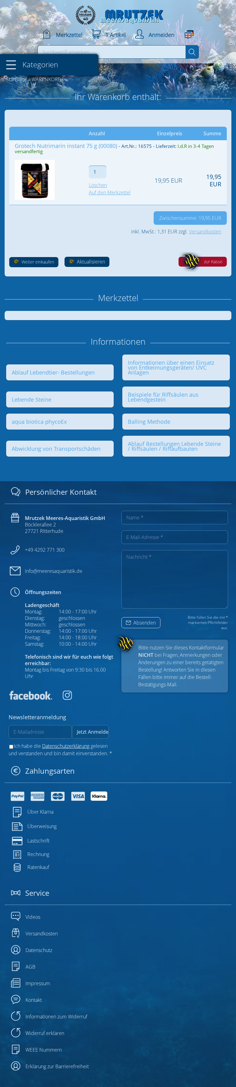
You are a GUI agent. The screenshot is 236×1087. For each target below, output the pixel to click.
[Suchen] (192, 52)
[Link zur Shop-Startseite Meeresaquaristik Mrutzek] (118, 14)
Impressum (38, 983)
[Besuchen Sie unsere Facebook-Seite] (30, 698)
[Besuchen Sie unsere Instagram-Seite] (62, 698)
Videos (33, 917)
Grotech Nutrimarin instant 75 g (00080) (66, 145)
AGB (30, 966)
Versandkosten (205, 231)
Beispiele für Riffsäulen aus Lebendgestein (163, 397)
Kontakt (34, 1000)
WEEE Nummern (44, 1049)
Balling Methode (149, 421)
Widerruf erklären (45, 1033)
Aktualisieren (90, 261)
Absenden (144, 622)
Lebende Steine (31, 399)
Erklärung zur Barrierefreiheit (57, 1066)
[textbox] (111, 52)
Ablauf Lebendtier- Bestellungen (53, 372)
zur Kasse (213, 261)
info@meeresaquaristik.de (53, 571)
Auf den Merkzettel (110, 192)
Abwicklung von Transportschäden (56, 448)
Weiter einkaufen (37, 262)
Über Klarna (40, 811)
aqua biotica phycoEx (39, 421)
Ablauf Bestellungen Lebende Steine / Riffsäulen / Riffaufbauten (174, 446)
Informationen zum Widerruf (56, 1016)
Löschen (98, 185)
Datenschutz (39, 950)
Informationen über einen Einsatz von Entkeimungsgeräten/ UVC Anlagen (171, 367)
